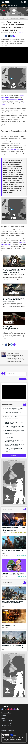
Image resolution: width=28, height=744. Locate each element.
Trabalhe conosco (6, 720)
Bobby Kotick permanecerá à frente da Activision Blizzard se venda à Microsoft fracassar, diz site (14, 422)
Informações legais (6, 723)
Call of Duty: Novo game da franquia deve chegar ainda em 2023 (14, 427)
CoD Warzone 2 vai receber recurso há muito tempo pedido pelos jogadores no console (14, 299)
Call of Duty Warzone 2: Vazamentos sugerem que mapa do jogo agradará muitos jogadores (14, 271)
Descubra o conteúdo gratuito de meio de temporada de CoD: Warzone (14, 445)
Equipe (3, 718)
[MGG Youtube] (8, 709)
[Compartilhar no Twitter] (9, 36)
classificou (10, 140)
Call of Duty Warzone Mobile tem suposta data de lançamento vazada (14, 417)
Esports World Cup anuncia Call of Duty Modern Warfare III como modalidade (14, 409)
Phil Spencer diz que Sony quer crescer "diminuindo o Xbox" (14, 441)
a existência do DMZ (13, 149)
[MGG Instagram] (11, 709)
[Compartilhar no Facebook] (6, 36)
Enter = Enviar (14, 379)
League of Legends (21, 555)
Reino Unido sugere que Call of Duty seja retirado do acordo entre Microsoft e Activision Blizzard (14, 432)
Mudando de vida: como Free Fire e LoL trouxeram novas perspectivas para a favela (13, 552)
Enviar (23, 379)
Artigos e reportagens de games (12, 18)
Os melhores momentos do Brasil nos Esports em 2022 (13, 436)
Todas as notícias (14, 455)
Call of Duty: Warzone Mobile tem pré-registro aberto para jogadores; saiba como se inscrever (15, 450)
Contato (3, 715)
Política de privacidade (7, 730)
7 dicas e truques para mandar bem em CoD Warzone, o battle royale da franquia (13, 646)
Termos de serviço (6, 725)
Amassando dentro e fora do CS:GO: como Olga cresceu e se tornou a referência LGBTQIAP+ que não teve (13, 529)
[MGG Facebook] (2, 709)
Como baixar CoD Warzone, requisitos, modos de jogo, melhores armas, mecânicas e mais (12, 603)
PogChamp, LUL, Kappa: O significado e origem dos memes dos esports (13, 574)
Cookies (3, 728)
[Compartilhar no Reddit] (11, 36)
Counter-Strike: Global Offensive (18, 532)
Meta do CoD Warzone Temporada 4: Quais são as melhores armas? (13, 624)
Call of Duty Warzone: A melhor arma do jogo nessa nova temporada (12, 328)
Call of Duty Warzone (23, 18)
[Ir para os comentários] (14, 36)
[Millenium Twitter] (5, 709)
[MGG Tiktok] (18, 709)
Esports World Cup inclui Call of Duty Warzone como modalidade (13, 413)
